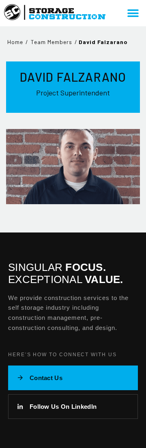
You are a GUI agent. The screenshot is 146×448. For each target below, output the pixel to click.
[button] (133, 13)
